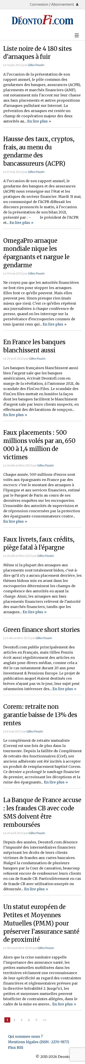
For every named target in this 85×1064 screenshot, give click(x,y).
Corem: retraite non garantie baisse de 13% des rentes (40, 715)
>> (45, 1020)
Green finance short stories (41, 629)
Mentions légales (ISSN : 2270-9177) (38, 1042)
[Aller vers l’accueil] (42, 20)
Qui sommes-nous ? (25, 1036)
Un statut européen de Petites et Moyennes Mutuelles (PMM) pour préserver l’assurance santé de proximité (41, 923)
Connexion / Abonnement (52, 4)
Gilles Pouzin (36, 65)
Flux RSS (15, 1047)
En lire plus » (39, 121)
